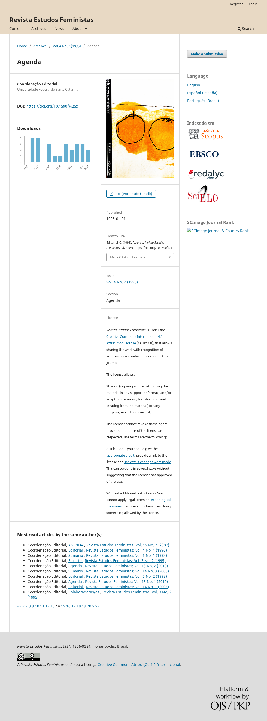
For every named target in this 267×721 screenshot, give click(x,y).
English (193, 84)
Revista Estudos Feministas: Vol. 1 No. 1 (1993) (126, 555)
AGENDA (76, 544)
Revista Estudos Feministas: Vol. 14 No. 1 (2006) (127, 586)
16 (68, 606)
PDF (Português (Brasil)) (133, 193)
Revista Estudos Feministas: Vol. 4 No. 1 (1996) (126, 550)
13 (53, 606)
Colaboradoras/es (84, 591)
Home (22, 46)
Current (16, 28)
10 (37, 606)
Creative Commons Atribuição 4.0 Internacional (139, 664)
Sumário (76, 555)
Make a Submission (207, 53)
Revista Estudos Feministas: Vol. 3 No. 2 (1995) (125, 560)
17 (73, 606)
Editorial (76, 550)
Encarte (75, 560)
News (59, 28)
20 (89, 606)
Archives (38, 28)
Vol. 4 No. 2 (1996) (67, 46)
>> (97, 606)
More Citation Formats (127, 257)
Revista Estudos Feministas (51, 19)
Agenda (75, 565)
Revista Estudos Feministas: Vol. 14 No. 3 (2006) (127, 571)
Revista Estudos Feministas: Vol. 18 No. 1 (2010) (126, 581)
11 (42, 606)
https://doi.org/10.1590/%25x (52, 106)
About (78, 28)
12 (47, 606)
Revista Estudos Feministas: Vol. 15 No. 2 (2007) (127, 544)
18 (79, 606)
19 (84, 606)
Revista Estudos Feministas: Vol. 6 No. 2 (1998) (126, 576)
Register (236, 4)
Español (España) (202, 92)
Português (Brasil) (203, 100)
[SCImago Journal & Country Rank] (218, 230)
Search (247, 28)
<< (19, 606)
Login (253, 4)
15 (63, 606)
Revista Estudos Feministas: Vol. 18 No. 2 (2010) (126, 565)
